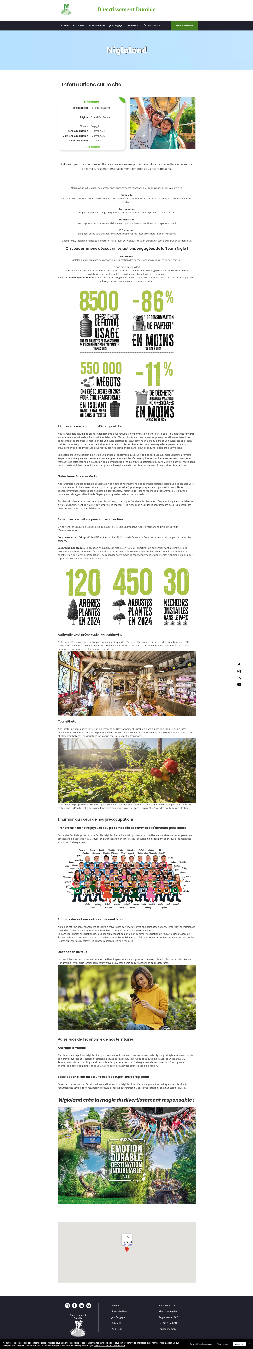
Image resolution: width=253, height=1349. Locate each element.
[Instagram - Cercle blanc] (67, 1305)
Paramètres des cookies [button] (201, 1344)
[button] (162, 123)
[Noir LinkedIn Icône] (239, 678)
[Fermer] (249, 1344)
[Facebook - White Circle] (74, 1305)
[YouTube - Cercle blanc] (88, 1305)
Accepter (239, 1344)
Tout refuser (223, 1344)
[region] (91, 123)
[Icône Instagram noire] (239, 671)
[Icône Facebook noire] (239, 664)
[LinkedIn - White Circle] (81, 1305)
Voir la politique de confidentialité (109, 1345)
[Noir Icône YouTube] (239, 684)
